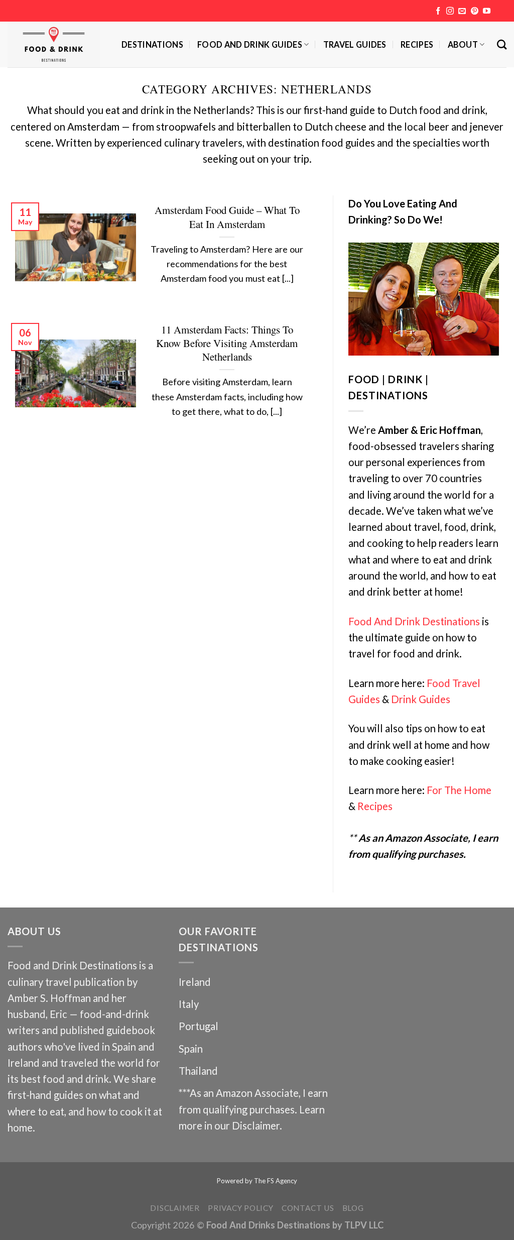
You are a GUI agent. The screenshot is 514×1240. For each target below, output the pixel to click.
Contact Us (308, 1207)
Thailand (198, 1071)
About (463, 44)
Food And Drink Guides (249, 44)
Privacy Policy (241, 1207)
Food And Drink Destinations (414, 621)
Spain (191, 1049)
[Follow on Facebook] (438, 11)
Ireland (195, 982)
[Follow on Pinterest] (474, 11)
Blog (353, 1207)
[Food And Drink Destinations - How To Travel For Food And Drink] (57, 44)
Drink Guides (420, 699)
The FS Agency (275, 1181)
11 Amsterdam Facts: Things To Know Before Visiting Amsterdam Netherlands (227, 343)
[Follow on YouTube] (486, 11)
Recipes (417, 44)
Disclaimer (256, 1125)
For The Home (459, 790)
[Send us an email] (462, 11)
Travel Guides (355, 44)
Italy (189, 1004)
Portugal (198, 1026)
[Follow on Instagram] (450, 11)
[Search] (501, 44)
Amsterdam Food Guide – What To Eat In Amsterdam (227, 217)
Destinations (152, 44)
